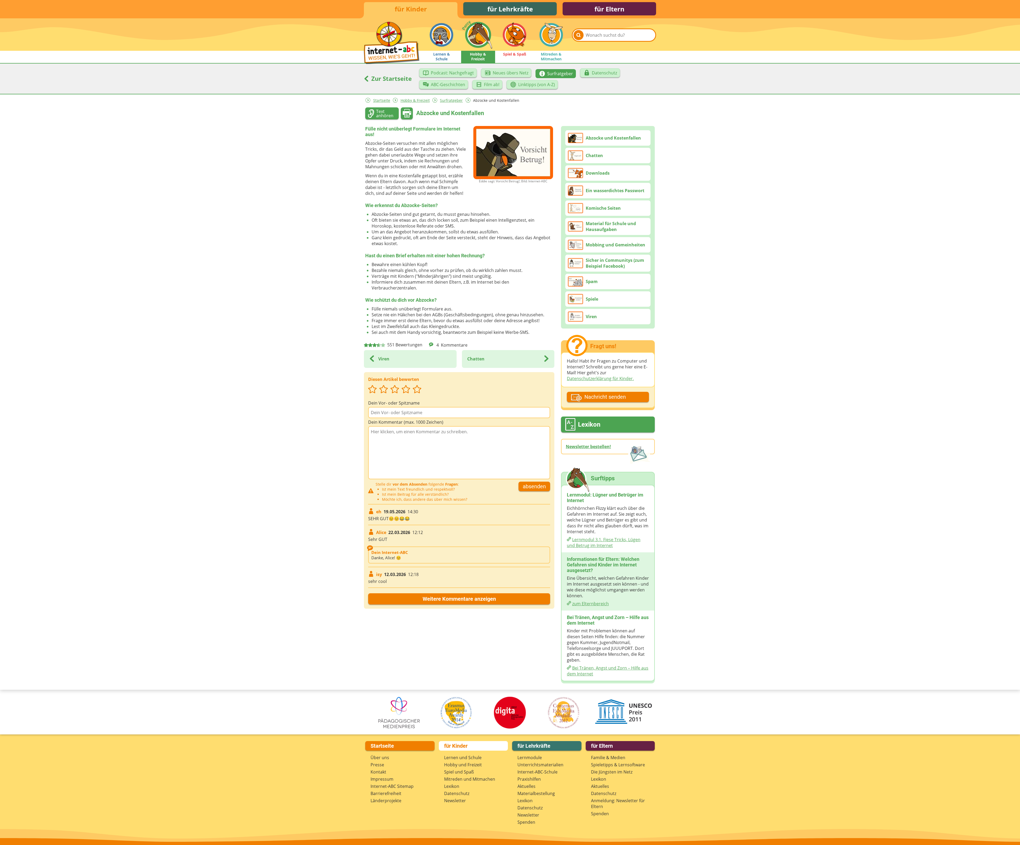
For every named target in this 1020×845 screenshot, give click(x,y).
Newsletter (455, 801)
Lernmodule (529, 757)
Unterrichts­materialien (540, 765)
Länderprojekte (386, 801)
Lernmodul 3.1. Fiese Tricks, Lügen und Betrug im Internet (603, 542)
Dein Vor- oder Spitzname (394, 403)
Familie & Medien (608, 757)
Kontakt (378, 772)
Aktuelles (526, 786)
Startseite (381, 100)
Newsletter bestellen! (588, 446)
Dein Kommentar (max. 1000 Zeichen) (405, 422)
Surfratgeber (451, 100)
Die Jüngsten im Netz (611, 772)
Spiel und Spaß (459, 772)
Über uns (380, 757)
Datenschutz (456, 793)
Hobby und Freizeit (463, 765)
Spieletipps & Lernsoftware (618, 765)
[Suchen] (578, 35)
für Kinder (411, 9)
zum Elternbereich (590, 604)
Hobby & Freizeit (415, 100)
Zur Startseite (391, 78)
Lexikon (451, 786)
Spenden (526, 822)
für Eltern (609, 9)
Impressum (382, 779)
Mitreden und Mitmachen (469, 779)
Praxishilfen (529, 779)
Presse (377, 765)
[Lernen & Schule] (441, 35)
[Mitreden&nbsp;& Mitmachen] (551, 35)
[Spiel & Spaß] (515, 35)
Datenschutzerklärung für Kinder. (600, 378)
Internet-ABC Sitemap (392, 786)
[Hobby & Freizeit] (478, 35)
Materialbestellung (536, 793)
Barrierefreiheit (386, 793)
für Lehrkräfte (510, 9)
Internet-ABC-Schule (537, 772)
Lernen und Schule (463, 757)
